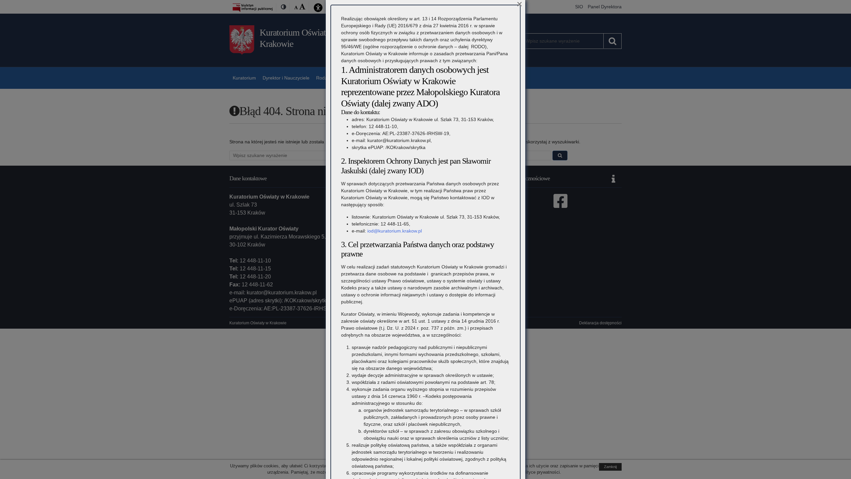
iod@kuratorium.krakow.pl (394, 231)
